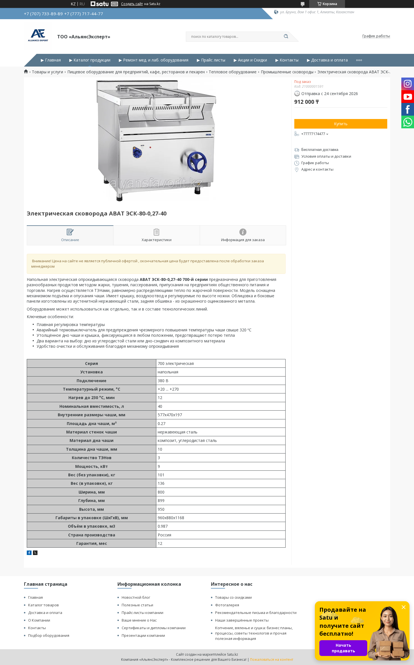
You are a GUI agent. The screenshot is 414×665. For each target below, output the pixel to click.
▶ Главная (51, 60)
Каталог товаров (43, 604)
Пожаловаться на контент (271, 659)
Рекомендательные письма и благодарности (256, 612)
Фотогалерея (227, 604)
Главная (35, 597)
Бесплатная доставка (319, 149)
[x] (35, 553)
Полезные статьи (137, 604)
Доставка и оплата (45, 612)
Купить (341, 123)
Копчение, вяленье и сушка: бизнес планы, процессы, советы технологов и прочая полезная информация (254, 633)
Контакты (37, 627)
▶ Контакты (287, 60)
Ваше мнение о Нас (139, 620)
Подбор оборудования (48, 635)
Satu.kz (232, 654)
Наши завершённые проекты (242, 620)
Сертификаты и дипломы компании (154, 627)
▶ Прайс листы (211, 60)
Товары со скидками (233, 597)
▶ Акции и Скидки (250, 60)
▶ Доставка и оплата (327, 60)
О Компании (39, 620)
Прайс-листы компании (142, 612)
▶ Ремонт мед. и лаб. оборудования (153, 60)
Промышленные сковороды (287, 71)
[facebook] (29, 553)
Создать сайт (132, 4)
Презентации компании (143, 635)
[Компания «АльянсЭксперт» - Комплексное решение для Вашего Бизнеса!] (38, 36)
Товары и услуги (47, 71)
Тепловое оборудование (233, 71)
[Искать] (285, 37)
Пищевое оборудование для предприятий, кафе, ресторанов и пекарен (136, 71)
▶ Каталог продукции (89, 60)
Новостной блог (136, 597)
